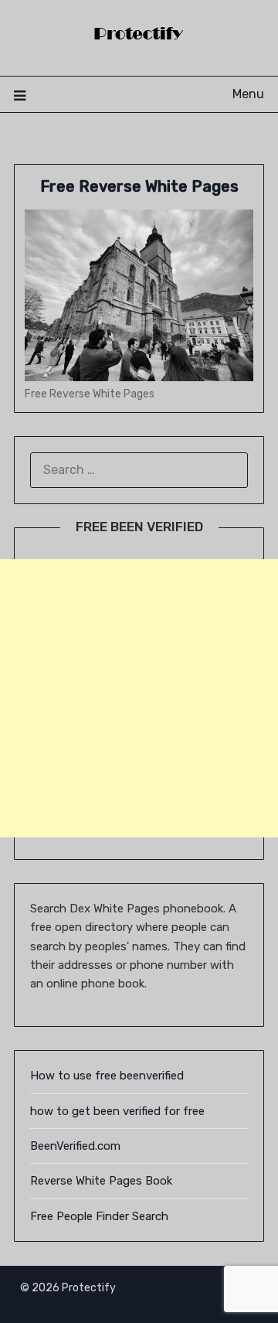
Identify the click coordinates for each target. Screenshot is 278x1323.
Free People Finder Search (99, 1216)
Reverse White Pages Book (101, 1181)
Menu (248, 94)
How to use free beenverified (107, 1076)
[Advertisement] (139, 698)
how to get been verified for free (117, 1111)
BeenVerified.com (75, 1146)
